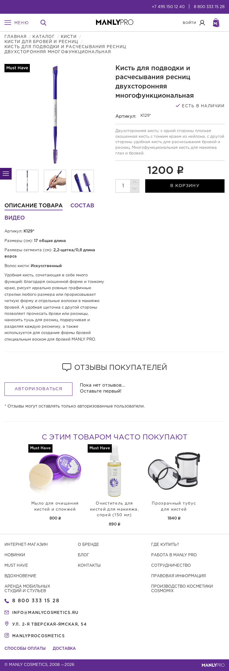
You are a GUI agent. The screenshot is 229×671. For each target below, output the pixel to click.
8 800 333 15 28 (209, 7)
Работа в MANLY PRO (174, 555)
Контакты (89, 565)
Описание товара (33, 205)
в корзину (184, 186)
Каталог (44, 37)
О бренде (88, 544)
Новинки (14, 555)
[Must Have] (55, 471)
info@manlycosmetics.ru (45, 613)
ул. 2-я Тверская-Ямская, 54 (49, 624)
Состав (82, 205)
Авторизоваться (38, 389)
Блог (83, 555)
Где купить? (165, 544)
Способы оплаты (25, 648)
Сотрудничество (171, 565)
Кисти (69, 37)
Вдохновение (20, 576)
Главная (15, 37)
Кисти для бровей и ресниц (41, 42)
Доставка (64, 648)
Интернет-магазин (26, 544)
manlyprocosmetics (38, 636)
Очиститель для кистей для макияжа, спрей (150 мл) (114, 509)
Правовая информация (178, 576)
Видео (14, 218)
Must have (16, 565)
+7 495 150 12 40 (168, 7)
